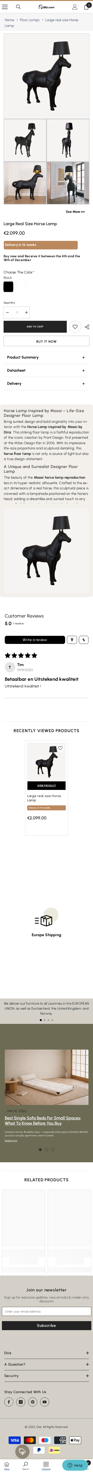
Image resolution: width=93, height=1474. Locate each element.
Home (9, 20)
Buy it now (46, 342)
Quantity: (9, 302)
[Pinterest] (32, 1401)
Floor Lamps (29, 20)
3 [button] (52, 1149)
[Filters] (72, 640)
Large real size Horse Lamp (44, 798)
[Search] (18, 7)
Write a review (35, 639)
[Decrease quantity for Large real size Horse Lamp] (7, 312)
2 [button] (46, 1149)
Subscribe (46, 1325)
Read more (11, 1140)
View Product (46, 785)
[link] (23, 1261)
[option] (46, 790)
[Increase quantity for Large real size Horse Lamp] (26, 312)
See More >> (75, 212)
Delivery (14, 383)
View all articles (60, 1042)
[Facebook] (8, 1401)
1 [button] (40, 1149)
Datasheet (16, 370)
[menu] (5, 7)
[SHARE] (85, 327)
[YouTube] (44, 1401)
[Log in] (75, 7)
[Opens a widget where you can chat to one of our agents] (75, 1466)
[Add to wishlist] (75, 327)
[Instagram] (20, 1401)
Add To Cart (35, 326)
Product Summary (23, 357)
